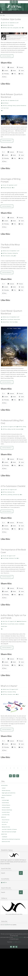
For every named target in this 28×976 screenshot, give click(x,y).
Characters (9, 249)
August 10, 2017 (14, 679)
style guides (15, 27)
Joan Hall (5, 420)
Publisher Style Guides (11, 19)
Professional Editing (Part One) (12, 416)
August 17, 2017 (11, 548)
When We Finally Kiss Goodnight (9, 820)
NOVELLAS (3, 806)
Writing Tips (8, 184)
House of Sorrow (5, 808)
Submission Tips (6, 24)
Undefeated (21, 615)
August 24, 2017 (13, 482)
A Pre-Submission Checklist (13, 479)
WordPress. (18, 930)
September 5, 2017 (15, 312)
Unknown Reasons (6, 794)
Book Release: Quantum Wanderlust (11, 94)
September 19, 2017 (14, 99)
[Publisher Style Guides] (14, 35)
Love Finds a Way (5, 803)
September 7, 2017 (15, 247)
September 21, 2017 (14, 22)
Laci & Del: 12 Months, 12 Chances (9, 818)
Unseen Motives (5, 791)
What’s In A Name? (9, 675)
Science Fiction (17, 314)
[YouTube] (11, 2)
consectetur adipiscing (18, 926)
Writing (11, 24)
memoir (17, 615)
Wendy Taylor (4, 617)
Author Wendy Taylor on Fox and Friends (13, 608)
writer (20, 27)
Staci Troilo (5, 22)
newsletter (6, 913)
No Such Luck (5, 811)
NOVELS (3, 786)
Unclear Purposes (6, 796)
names (14, 683)
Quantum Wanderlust (21, 103)
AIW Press (5, 27)
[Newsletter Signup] (14, 844)
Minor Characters (6, 251)
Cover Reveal (10, 314)
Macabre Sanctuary (6, 779)
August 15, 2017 (13, 612)
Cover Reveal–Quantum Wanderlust (11, 307)
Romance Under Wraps (7, 798)
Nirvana (13, 930)
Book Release (5, 101)
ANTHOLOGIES (4, 774)
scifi (2, 105)
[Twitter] (14, 2)
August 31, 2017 (12, 420)
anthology (9, 103)
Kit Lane (4, 182)
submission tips (16, 487)
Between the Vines (6, 815)
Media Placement (22, 612)
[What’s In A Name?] (14, 695)
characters (9, 683)
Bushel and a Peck (6, 830)
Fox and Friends (10, 615)
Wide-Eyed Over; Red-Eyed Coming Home (11, 828)
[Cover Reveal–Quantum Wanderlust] (14, 340)
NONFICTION (4, 823)
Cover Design (5, 550)
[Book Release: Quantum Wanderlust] (14, 117)
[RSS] (16, 2)
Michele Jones (6, 247)
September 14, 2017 (12, 182)
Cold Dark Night (5, 789)
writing (12, 251)
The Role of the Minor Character (10, 242)
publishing (9, 487)
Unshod (3, 777)
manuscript (18, 422)
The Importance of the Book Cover (13, 543)
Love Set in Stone (6, 801)
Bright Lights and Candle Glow (8, 781)
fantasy (14, 103)
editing (9, 422)
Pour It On (4, 813)
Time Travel (6, 105)
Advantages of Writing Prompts (10, 177)
